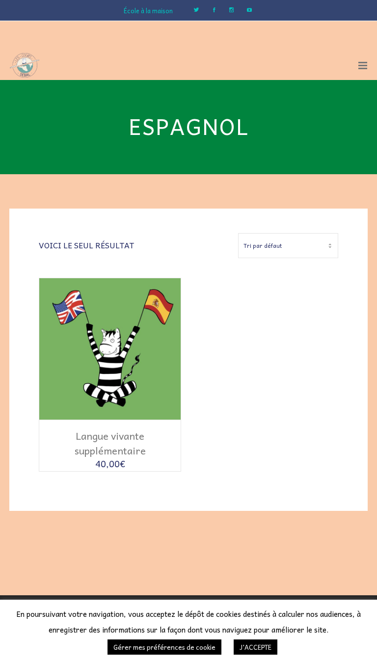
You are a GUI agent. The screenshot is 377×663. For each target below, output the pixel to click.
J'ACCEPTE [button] (255, 647)
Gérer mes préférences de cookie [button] (164, 647)
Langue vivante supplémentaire (110, 443)
